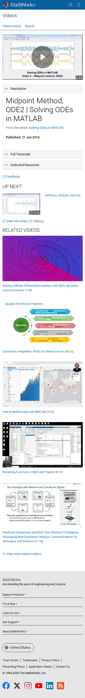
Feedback (13, 176)
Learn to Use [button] (10, 613)
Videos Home (11, 26)
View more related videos (23, 554)
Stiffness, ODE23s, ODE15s (62, 195)
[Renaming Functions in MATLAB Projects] (42, 444)
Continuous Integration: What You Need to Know (38, 351)
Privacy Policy (50, 660)
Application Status (40, 666)
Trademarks (30, 660)
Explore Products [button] (13, 594)
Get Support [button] (10, 622)
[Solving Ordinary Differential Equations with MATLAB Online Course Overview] (42, 258)
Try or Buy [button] (8, 603)
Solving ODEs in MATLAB (46, 128)
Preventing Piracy (13, 666)
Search (29, 26)
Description (18, 88)
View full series (25, 221)
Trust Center (10, 660)
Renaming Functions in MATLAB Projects (32, 472)
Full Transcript (20, 154)
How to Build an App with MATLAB (28, 411)
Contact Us (63, 666)
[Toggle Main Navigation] (78, 5)
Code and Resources (24, 165)
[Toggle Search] (70, 5)
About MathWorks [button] (14, 631)
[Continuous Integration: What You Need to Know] (42, 323)
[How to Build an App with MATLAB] (42, 384)
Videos (9, 15)
